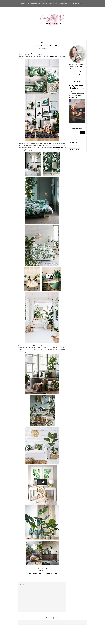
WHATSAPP (49, 573)
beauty (78, 147)
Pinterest (46, 568)
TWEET (35, 573)
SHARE (29, 573)
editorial (72, 142)
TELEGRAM (42, 573)
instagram (56, 618)
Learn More (76, 3)
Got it (82, 3)
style (80, 144)
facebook (49, 618)
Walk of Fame (72, 147)
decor (42, 42)
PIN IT (56, 573)
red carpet (72, 149)
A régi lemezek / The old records (76, 86)
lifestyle (72, 144)
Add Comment (44, 48)
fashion (77, 149)
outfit (76, 144)
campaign (77, 142)
